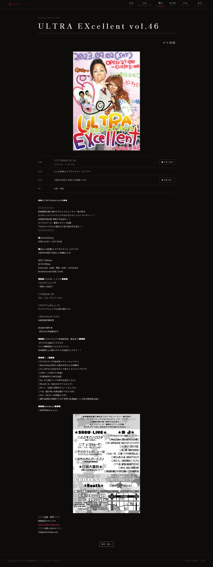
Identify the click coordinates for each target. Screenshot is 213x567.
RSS (203, 561)
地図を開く (168, 180)
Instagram (191, 561)
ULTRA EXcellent (49, 18)
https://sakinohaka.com (49, 524)
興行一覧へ (106, 544)
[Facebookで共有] (170, 42)
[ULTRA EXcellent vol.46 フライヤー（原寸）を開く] (106, 101)
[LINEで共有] (174, 42)
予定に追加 (168, 162)
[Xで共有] (167, 42)
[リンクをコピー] (164, 42)
